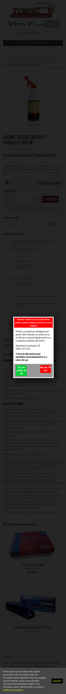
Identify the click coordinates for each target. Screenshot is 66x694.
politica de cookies (13, 689)
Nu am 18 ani (45, 369)
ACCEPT (57, 680)
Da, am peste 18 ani (21, 370)
